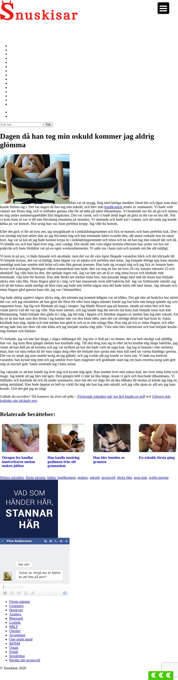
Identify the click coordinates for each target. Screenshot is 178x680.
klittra (51, 478)
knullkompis (113, 207)
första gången (35, 478)
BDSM (14, 87)
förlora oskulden (12, 478)
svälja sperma (158, 478)
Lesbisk (15, 67)
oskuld (94, 478)
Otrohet (15, 75)
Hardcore (16, 54)
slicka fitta (124, 478)
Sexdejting (17, 100)
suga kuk (140, 478)
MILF (14, 71)
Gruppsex (17, 50)
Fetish (14, 96)
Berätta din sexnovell (25, 104)
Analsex (15, 58)
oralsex (82, 478)
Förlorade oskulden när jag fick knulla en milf (111, 396)
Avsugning (17, 79)
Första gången (20, 46)
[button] (160, 675)
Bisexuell (16, 62)
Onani (14, 92)
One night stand (21, 83)
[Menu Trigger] (163, 8)
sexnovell (108, 478)
